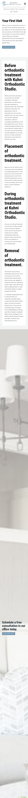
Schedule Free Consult (8, 47)
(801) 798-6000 (14, 11)
